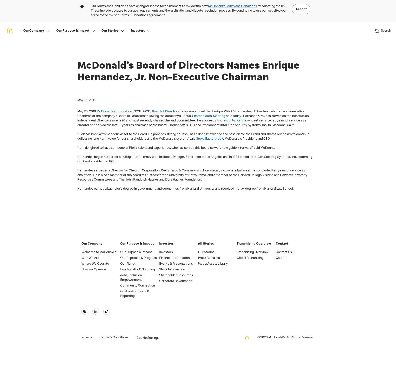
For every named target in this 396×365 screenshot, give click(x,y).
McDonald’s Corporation (114, 111)
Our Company (33, 31)
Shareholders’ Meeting (208, 116)
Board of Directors (165, 111)
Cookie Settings (148, 338)
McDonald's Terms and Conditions (232, 6)
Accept (301, 9)
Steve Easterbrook (209, 139)
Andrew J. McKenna (231, 120)
